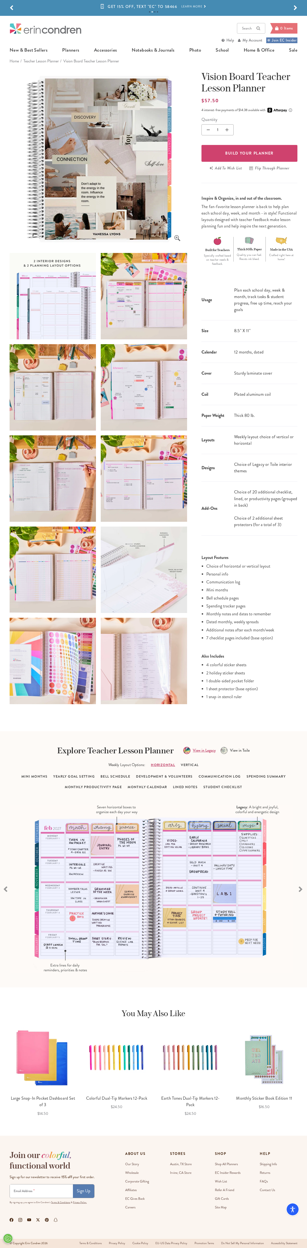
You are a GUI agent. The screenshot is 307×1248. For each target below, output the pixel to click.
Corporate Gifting (137, 1181)
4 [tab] (157, 11)
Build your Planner (249, 153)
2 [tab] (152, 11)
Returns (265, 1172)
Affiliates (131, 1190)
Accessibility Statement (284, 1243)
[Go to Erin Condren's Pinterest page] (47, 1220)
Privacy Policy (117, 1243)
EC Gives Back (135, 1198)
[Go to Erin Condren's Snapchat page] (56, 1220)
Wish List (221, 1181)
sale (293, 50)
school (222, 50)
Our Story (132, 1164)
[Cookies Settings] (8, 1238)
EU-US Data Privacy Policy (171, 1243)
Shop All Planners (226, 1164)
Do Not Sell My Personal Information (242, 1243)
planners (70, 50)
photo (195, 50)
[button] (11, 8)
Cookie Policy (140, 1243)
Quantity (209, 119)
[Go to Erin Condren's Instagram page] (20, 1220)
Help (230, 40)
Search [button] (247, 28)
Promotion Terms (204, 1243)
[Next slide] (301, 888)
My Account (252, 40)
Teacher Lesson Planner (41, 61)
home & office (259, 50)
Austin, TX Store (181, 1164)
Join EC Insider (284, 40)
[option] (153, 8)
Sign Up (83, 1191)
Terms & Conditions (60, 1202)
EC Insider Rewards (228, 1172)
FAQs (264, 1181)
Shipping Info (268, 1164)
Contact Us (267, 1190)
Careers (130, 1207)
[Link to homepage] (46, 28)
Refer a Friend (224, 1190)
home (14, 61)
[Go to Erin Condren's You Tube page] (29, 1220)
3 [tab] (154, 11)
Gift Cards (222, 1198)
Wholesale (132, 1172)
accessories (105, 50)
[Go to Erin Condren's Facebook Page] (11, 1220)
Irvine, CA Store (180, 1172)
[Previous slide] (6, 888)
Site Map (221, 1207)
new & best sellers (28, 50)
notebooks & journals (153, 50)
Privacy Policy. (80, 1202)
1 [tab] (149, 11)
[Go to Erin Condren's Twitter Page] (38, 1220)
